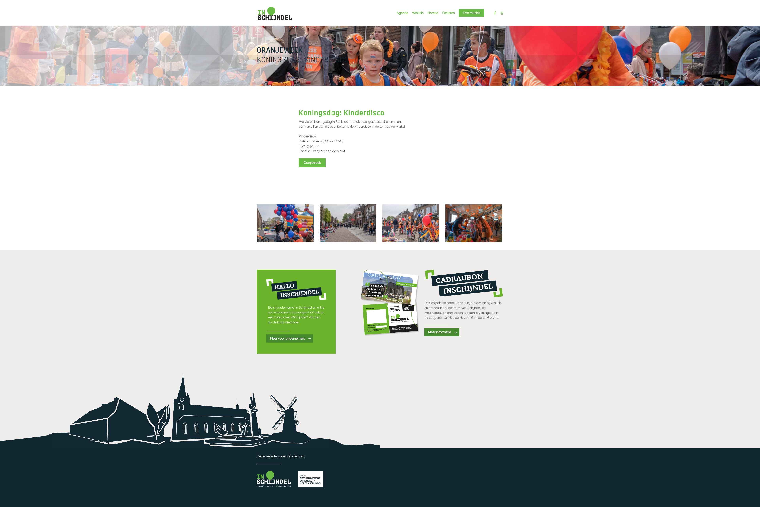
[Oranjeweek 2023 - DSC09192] (348, 224)
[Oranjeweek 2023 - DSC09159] (285, 224)
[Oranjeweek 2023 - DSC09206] (474, 224)
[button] (312, 162)
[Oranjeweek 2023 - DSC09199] (411, 224)
